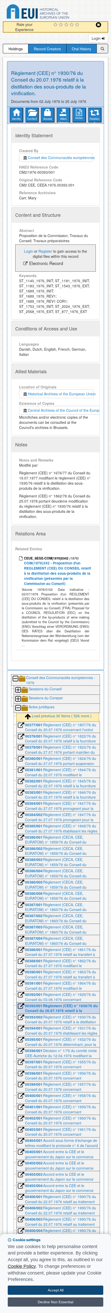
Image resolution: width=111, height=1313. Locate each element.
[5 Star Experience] (78, 25)
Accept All (56, 1290)
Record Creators (47, 48)
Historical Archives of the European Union (61, 393)
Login (97, 38)
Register (45, 251)
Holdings (16, 48)
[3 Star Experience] (67, 25)
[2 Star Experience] (61, 25)
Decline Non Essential (55, 1302)
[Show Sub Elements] (18, 690)
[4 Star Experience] (72, 25)
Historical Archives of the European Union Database (52, 12)
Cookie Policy (22, 1266)
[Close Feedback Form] (98, 25)
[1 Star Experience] (56, 25)
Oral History (81, 48)
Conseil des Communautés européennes (60, 157)
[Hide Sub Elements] (15, 679)
